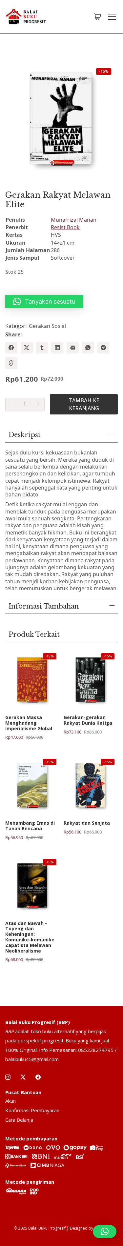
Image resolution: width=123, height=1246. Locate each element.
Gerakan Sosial (47, 326)
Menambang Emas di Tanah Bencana (30, 826)
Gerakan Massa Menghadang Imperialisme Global (28, 723)
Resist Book (65, 227)
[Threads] (11, 363)
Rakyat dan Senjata (87, 823)
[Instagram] (7, 1077)
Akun (10, 1101)
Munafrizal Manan (73, 219)
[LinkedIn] (57, 348)
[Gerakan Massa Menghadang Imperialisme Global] (32, 679)
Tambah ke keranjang (84, 404)
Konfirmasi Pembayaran (32, 1110)
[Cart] (97, 17)
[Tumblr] (42, 348)
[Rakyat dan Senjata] (91, 785)
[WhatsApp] (88, 348)
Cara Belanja (19, 1120)
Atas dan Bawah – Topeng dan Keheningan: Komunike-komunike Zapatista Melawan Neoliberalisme (29, 937)
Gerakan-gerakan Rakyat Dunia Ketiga (88, 720)
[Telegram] (103, 348)
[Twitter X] (27, 348)
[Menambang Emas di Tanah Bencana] (32, 785)
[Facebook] (11, 348)
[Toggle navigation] (112, 17)
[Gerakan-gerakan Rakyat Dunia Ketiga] (91, 679)
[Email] (73, 348)
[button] (44, 301)
